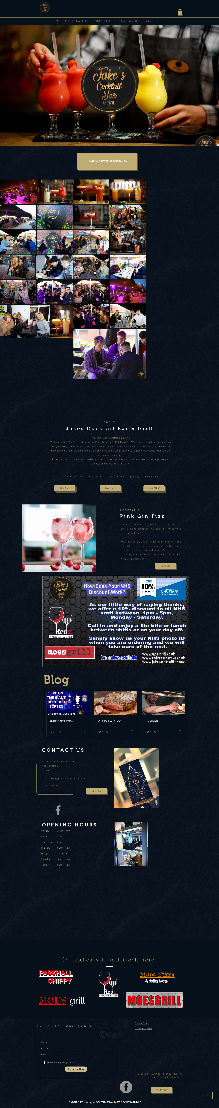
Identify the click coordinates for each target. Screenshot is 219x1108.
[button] (180, 12)
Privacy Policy (142, 1023)
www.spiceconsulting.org (166, 1073)
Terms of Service (143, 1028)
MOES (52, 1000)
